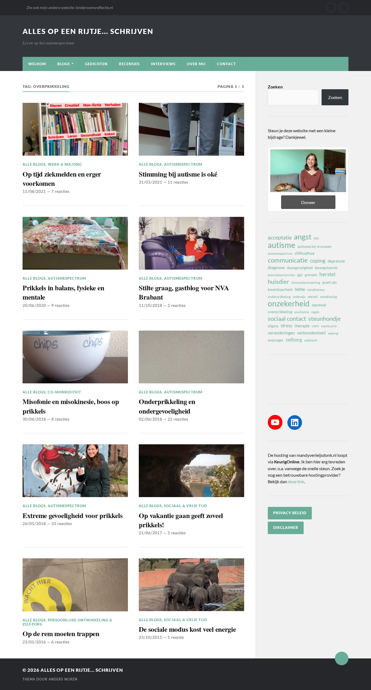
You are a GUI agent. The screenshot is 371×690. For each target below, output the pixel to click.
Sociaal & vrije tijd (185, 506)
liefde (300, 289)
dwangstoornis (326, 268)
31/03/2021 (150, 182)
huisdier (278, 281)
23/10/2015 (150, 638)
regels (315, 312)
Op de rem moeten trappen (61, 633)
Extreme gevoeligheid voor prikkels (72, 515)
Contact (226, 64)
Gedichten (96, 64)
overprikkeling (280, 311)
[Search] (343, 8)
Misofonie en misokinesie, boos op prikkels (71, 406)
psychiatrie (301, 312)
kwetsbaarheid (280, 289)
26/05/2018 (34, 524)
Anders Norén (63, 679)
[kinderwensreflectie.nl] (331, 8)
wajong (333, 333)
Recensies (129, 64)
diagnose (276, 267)
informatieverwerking (305, 282)
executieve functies (281, 275)
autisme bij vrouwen (314, 246)
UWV (315, 326)
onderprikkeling (279, 297)
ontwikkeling (328, 296)
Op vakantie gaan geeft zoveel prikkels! (181, 520)
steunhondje (324, 318)
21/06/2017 (150, 533)
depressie (336, 260)
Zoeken (275, 87)
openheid (319, 305)
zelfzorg (294, 340)
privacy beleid (289, 513)
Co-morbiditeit (64, 392)
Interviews (163, 64)
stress (286, 325)
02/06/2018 (150, 419)
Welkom (37, 64)
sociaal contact (287, 318)
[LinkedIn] (294, 422)
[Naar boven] (341, 658)
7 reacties (60, 192)
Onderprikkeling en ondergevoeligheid (167, 406)
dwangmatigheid (300, 268)
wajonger (276, 340)
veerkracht (329, 326)
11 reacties (178, 182)
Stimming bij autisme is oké (178, 173)
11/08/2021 (34, 192)
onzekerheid (289, 303)
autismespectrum (280, 253)
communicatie (288, 260)
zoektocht (310, 340)
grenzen (311, 275)
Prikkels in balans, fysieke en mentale (63, 292)
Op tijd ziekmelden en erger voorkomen (62, 178)
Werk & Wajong (65, 164)
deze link (296, 481)
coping (317, 260)
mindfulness (316, 290)
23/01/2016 (34, 642)
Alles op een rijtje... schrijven (88, 31)
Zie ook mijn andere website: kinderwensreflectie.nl (70, 7)
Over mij (196, 64)
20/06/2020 (34, 306)
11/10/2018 (150, 306)
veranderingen (281, 332)
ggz (300, 275)
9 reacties (60, 306)
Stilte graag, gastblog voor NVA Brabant (184, 292)
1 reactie (176, 638)
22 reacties (178, 419)
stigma (273, 326)
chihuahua (304, 252)
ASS (316, 238)
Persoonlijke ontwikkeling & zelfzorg (67, 622)
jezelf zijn (329, 282)
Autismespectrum (183, 164)
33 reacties (61, 524)
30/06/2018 (34, 419)
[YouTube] (275, 422)
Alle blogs (34, 164)
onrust (313, 296)
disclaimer (285, 527)
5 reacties (177, 533)
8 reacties (60, 419)
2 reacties (177, 306)
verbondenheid (311, 332)
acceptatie (280, 237)
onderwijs (299, 296)
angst (303, 236)
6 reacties (60, 642)
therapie (302, 325)
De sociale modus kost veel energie (187, 629)
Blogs (63, 64)
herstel (327, 274)
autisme (281, 245)
